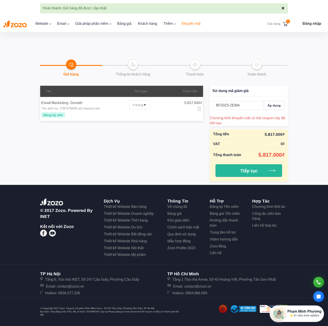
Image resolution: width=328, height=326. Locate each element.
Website (42, 23)
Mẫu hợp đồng (179, 241)
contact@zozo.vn (70, 286)
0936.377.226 (69, 293)
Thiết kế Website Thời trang (126, 220)
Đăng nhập (312, 23)
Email (62, 23)
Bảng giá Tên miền (225, 213)
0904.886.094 (196, 293)
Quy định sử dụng (181, 234)
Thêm (169, 23)
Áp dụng (274, 105)
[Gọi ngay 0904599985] (318, 282)
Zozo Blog (218, 246)
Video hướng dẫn (224, 239)
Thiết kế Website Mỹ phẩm (125, 255)
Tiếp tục (248, 170)
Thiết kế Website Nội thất (123, 248)
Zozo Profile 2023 (181, 248)
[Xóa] (199, 108)
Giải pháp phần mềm (92, 23)
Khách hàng (147, 23)
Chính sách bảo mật (183, 227)
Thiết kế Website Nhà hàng (125, 241)
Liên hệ (216, 253)
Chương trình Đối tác (269, 207)
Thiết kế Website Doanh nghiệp (129, 213)
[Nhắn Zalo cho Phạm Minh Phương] (318, 296)
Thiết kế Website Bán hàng (125, 207)
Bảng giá (124, 23)
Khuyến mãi (191, 23)
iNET (45, 216)
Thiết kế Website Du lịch (123, 227)
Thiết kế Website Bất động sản (128, 234)
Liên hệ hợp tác (264, 225)
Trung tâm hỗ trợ (223, 232)
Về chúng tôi (177, 207)
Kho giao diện (178, 220)
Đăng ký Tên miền (224, 207)
